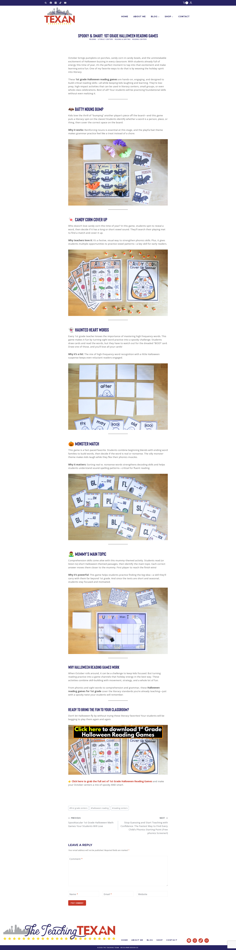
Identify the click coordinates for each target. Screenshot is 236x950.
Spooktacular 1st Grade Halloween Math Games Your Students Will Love (90, 822)
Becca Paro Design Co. (130, 947)
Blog (150, 940)
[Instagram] (55, 3)
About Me (139, 16)
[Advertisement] (113, 49)
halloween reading (100, 808)
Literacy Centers (105, 39)
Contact (184, 16)
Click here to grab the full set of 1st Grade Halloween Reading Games (112, 781)
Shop (159, 940)
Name (73, 894)
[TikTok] (60, 3)
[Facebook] (51, 3)
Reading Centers (139, 39)
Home (124, 16)
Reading (92, 39)
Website (142, 894)
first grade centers (78, 808)
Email (108, 894)
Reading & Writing (122, 39)
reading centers (120, 808)
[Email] (65, 3)
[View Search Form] (45, 3)
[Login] (190, 3)
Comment (75, 859)
